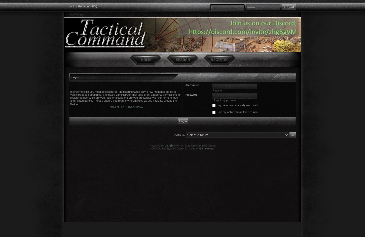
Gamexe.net (206, 148)
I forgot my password (225, 100)
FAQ (95, 6)
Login (72, 6)
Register (83, 6)
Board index (76, 14)
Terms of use (116, 106)
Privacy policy (134, 106)
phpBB (169, 145)
